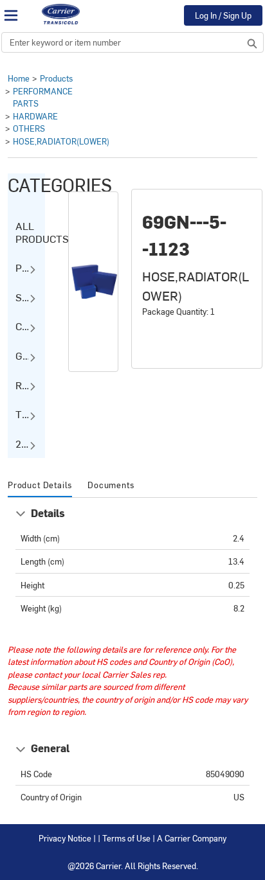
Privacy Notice (65, 837)
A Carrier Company (191, 837)
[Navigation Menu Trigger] (11, 15)
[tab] (40, 485)
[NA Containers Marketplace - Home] (60, 14)
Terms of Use (126, 837)
